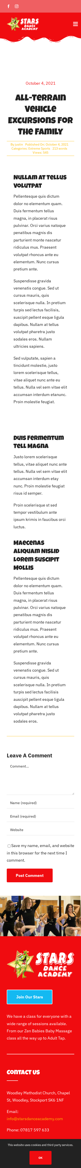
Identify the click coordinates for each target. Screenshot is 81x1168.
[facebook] (8, 6)
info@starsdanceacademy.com (35, 1118)
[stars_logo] (23, 19)
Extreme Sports (39, 148)
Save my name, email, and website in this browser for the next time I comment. (40, 853)
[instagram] (16, 6)
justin (19, 144)
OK (40, 1158)
